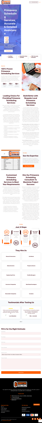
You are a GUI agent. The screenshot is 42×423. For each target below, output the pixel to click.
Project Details (4, 357)
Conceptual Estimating (6, 420)
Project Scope (4, 352)
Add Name (3, 331)
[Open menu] (40, 2)
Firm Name (3, 336)
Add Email (3, 342)
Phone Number (4, 347)
